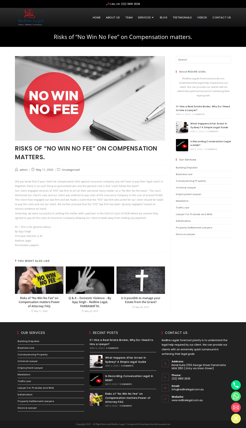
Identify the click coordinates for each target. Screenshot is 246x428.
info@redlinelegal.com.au (188, 389)
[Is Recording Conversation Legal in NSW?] (182, 145)
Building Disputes (187, 167)
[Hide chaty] (236, 418)
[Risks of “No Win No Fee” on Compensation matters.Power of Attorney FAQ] (96, 399)
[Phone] (236, 385)
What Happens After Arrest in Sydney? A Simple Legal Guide (209, 125)
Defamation (183, 221)
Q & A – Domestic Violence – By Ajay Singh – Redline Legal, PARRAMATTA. (90, 302)
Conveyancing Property (191, 181)
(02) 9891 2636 (130, 4)
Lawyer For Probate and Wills (194, 214)
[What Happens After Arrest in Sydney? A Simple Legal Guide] (182, 127)
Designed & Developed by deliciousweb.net (148, 424)
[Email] (236, 407)
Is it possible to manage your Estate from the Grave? (140, 300)
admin (24, 169)
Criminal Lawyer (186, 187)
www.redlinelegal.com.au (187, 400)
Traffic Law (182, 207)
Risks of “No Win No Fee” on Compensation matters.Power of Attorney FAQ (39, 302)
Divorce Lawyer (185, 234)
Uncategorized (71, 169)
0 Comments (198, 114)
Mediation (182, 201)
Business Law (184, 174)
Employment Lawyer (188, 194)
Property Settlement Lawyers (194, 227)
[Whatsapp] (236, 396)
